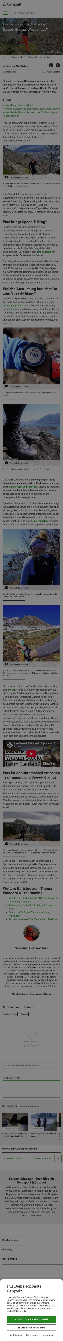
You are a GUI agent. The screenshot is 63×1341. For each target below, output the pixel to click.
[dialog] (31, 1310)
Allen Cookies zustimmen (31, 1319)
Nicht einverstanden (31, 1327)
